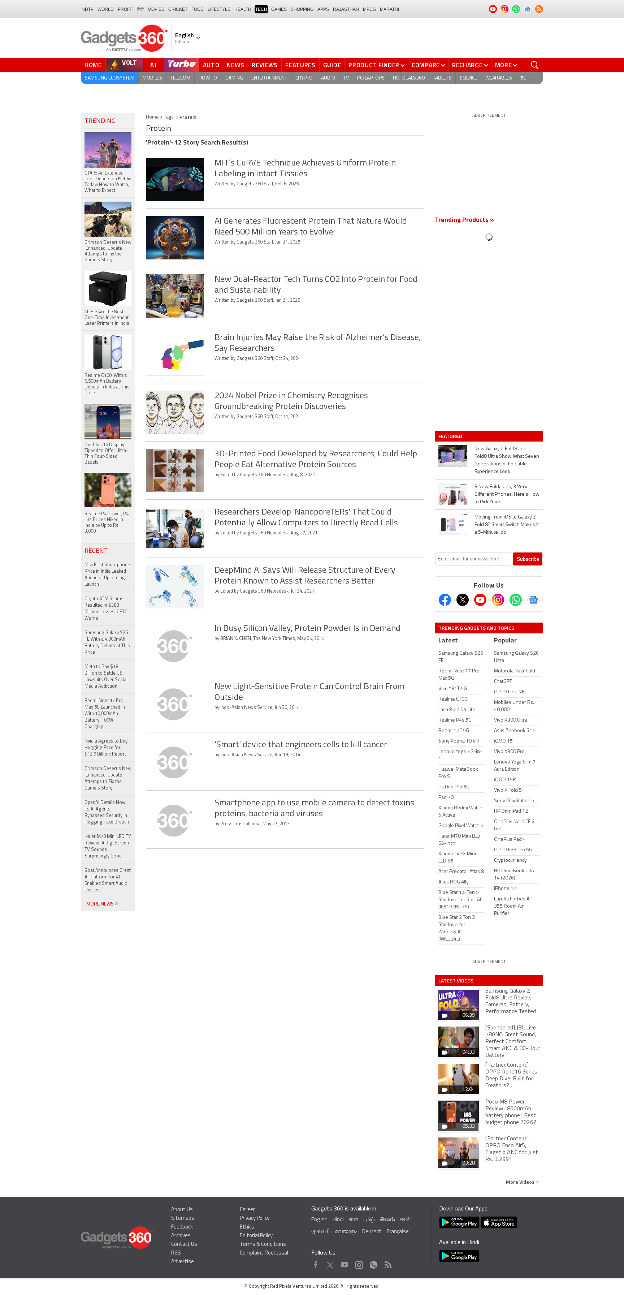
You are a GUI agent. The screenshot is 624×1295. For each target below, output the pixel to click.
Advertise (182, 1262)
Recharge (467, 65)
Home (93, 65)
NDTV (88, 9)
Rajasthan (346, 9)
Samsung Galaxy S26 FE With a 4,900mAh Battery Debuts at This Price (107, 643)
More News (100, 904)
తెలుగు (387, 1219)
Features (300, 65)
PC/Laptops (371, 78)
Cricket (177, 9)
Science (468, 78)
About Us (182, 1210)
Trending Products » (464, 220)
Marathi (389, 9)
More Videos (521, 1182)
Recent (96, 551)
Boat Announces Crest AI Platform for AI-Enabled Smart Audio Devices (107, 880)
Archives (181, 1236)
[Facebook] (445, 600)
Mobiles (152, 78)
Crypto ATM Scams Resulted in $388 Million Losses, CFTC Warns (105, 609)
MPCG (369, 9)
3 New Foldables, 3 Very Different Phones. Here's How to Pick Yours (507, 494)
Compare (426, 65)
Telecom (180, 78)
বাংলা (353, 1220)
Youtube (344, 1263)
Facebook (315, 1263)
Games (279, 9)
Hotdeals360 (409, 78)
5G (523, 78)
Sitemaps (182, 1218)
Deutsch (372, 1232)
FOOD (197, 9)
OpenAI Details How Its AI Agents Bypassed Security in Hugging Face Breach (106, 812)
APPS (323, 9)
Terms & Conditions (263, 1244)
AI (153, 65)
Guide (332, 65)
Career (247, 1210)
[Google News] (533, 600)
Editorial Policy (256, 1236)
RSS (176, 1253)
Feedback (182, 1227)
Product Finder (373, 65)
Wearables (498, 78)
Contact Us (184, 1244)
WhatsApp (373, 1263)
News (235, 65)
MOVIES (156, 9)
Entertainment (269, 78)
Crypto (304, 78)
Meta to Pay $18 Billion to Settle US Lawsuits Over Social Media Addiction (105, 676)
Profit (125, 9)
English (319, 1220)
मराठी (405, 1220)
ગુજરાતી (320, 1232)
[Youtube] (480, 600)
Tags (169, 117)
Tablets (442, 78)
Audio (328, 78)
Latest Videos (455, 980)
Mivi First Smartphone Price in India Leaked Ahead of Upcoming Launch (107, 575)
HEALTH (242, 9)
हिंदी (140, 9)
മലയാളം (346, 1232)
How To (208, 78)
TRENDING (100, 121)
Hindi (338, 1220)
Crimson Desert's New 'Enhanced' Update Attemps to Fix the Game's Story (107, 778)
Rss (387, 1263)
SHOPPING (302, 9)
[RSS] (539, 9)
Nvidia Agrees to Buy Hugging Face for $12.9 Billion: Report (105, 748)
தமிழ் (369, 1220)
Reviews (265, 65)
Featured (450, 436)
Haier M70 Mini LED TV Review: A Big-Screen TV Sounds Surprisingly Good (107, 846)
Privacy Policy (254, 1218)
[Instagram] (498, 600)
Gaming (234, 78)
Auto (211, 65)
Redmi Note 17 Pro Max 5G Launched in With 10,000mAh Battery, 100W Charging (104, 713)
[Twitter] (462, 600)
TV (346, 78)
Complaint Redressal (264, 1253)
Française (398, 1232)
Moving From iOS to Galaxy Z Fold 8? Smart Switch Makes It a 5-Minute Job (506, 525)
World (106, 9)
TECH (261, 9)
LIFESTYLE (219, 9)
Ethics (247, 1227)
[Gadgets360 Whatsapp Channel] (516, 600)
